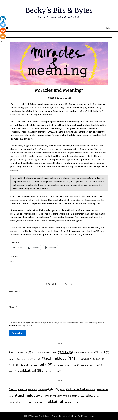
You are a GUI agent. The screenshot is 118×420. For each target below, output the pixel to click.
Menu (109, 28)
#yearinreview (93, 358)
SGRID (44, 371)
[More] (3, 36)
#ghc (54, 352)
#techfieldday (58, 358)
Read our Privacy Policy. (20, 325)
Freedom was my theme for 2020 (37, 131)
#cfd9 (34, 352)
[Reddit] (3, 30)
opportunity (14, 371)
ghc (46, 364)
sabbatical (30, 370)
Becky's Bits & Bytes (59, 10)
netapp (96, 364)
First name (15, 291)
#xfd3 (79, 359)
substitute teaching (97, 104)
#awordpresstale (20, 352)
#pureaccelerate (25, 359)
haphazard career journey (44, 104)
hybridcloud (85, 365)
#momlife (13, 359)
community (36, 365)
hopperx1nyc (72, 365)
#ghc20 (78, 352)
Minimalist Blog (69, 416)
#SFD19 (37, 359)
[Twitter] (3, 25)
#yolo (14, 364)
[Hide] (1, 42)
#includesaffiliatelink (96, 352)
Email (13, 307)
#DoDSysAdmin (44, 352)
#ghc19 (65, 352)
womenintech (55, 371)
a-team (24, 364)
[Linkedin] (3, 19)
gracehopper (58, 365)
